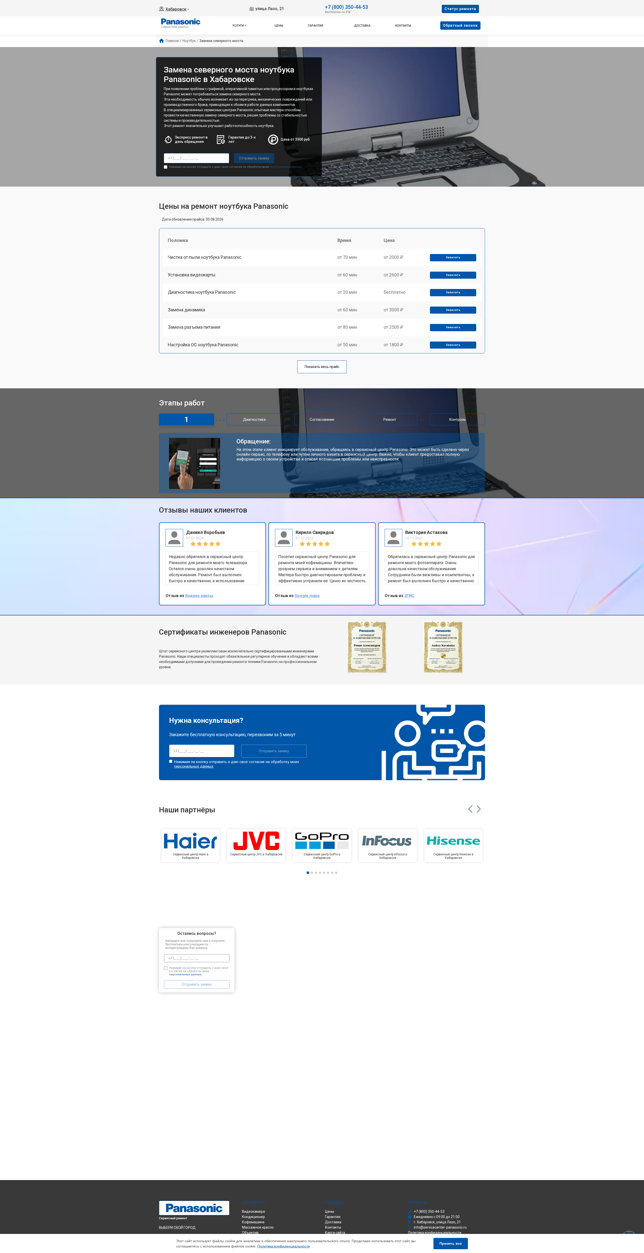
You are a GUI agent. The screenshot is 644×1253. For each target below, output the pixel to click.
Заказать (453, 257)
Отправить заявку (254, 158)
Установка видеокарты (192, 274)
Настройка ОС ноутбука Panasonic (203, 344)
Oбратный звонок (460, 25)
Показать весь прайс (322, 367)
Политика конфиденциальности (283, 1246)
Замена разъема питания (194, 327)
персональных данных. (286, 167)
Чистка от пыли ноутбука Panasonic (205, 257)
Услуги (238, 25)
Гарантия (315, 25)
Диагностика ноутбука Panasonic (202, 292)
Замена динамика (186, 309)
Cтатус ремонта (460, 9)
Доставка (362, 25)
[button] (470, 809)
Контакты (403, 25)
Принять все (450, 1243)
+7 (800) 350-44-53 (346, 6)
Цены (279, 25)
